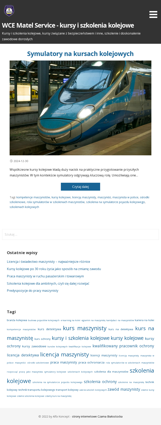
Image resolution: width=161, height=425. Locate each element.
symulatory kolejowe (55, 371)
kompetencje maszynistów (33, 197)
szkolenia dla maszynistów (111, 371)
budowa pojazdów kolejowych (44, 320)
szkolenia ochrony (100, 381)
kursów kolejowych (58, 346)
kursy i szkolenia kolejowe (81, 338)
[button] (154, 9)
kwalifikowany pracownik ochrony (123, 346)
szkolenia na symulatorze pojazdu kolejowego (115, 202)
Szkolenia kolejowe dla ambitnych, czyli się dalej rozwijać (48, 283)
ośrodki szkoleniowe (38, 362)
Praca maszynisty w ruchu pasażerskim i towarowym (45, 276)
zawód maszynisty (124, 389)
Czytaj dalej (80, 187)
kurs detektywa (49, 329)
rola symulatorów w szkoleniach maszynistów (56, 202)
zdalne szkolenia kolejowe (30, 396)
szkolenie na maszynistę (131, 382)
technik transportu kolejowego (36, 389)
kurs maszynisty (85, 328)
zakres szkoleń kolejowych (93, 390)
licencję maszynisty (84, 197)
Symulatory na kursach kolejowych (80, 53)
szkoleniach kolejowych (24, 207)
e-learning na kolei (70, 320)
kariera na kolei (144, 320)
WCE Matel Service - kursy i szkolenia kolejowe (68, 25)
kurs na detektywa (121, 329)
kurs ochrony (43, 339)
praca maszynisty (63, 362)
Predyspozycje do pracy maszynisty (32, 290)
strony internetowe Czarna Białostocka (97, 416)
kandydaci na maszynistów (120, 320)
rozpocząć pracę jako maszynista (25, 371)
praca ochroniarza (91, 362)
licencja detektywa (23, 355)
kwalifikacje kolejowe (80, 346)
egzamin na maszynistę (93, 320)
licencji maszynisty (103, 355)
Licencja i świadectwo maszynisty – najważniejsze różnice (48, 261)
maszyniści (104, 197)
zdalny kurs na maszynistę (58, 396)
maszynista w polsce (125, 197)
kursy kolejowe (61, 197)
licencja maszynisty (64, 354)
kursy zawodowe (34, 346)
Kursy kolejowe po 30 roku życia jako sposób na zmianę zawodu (54, 269)
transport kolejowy (67, 389)
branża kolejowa (17, 320)
